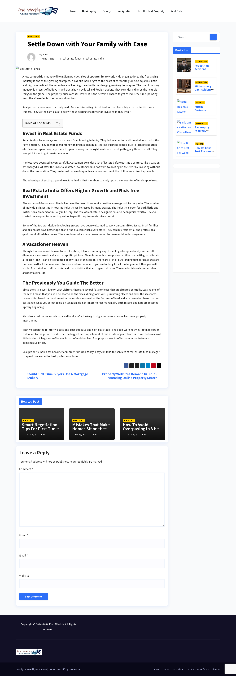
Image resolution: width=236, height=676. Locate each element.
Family (107, 11)
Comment (26, 469)
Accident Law (201, 61)
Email (23, 555)
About (157, 669)
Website (24, 575)
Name (23, 535)
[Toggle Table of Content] (55, 123)
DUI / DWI (199, 144)
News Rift (60, 669)
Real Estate (178, 11)
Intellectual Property (151, 11)
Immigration (124, 11)
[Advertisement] (196, 222)
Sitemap (216, 669)
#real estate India (93, 58)
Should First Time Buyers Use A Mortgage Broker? (57, 376)
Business (200, 102)
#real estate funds (71, 58)
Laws (73, 11)
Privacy (190, 669)
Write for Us (203, 669)
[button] (218, 11)
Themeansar (74, 669)
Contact (166, 669)
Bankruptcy (89, 11)
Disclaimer (179, 669)
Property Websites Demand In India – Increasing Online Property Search (129, 376)
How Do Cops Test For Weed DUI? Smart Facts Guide (204, 153)
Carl (45, 54)
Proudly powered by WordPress (31, 669)
